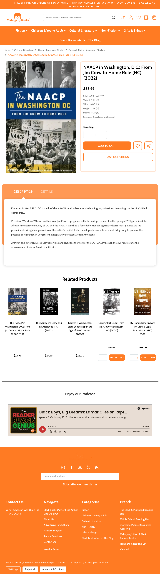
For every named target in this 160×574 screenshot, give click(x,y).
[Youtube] (80, 467)
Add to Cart (107, 146)
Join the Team (51, 549)
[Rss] (97, 467)
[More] (27, 30)
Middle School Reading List (134, 519)
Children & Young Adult (47, 30)
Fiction (20, 30)
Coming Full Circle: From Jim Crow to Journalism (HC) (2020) (111, 326)
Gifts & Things (133, 30)
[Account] (131, 17)
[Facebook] (71, 467)
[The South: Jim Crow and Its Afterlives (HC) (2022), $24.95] (48, 301)
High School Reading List (133, 543)
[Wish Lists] (139, 17)
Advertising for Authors (56, 524)
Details (47, 191)
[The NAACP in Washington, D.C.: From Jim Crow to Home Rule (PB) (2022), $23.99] (17, 301)
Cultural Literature (81, 30)
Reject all (30, 569)
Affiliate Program (53, 530)
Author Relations (53, 536)
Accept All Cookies (53, 569)
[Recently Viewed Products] (146, 17)
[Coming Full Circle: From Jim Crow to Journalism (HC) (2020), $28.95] (111, 301)
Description (23, 191)
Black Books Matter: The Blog (80, 40)
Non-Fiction (109, 30)
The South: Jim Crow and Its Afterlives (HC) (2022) (49, 326)
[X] (88, 467)
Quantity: (88, 127)
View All (124, 549)
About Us (49, 519)
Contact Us (50, 541)
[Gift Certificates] (123, 17)
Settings (13, 569)
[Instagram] (63, 467)
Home (7, 50)
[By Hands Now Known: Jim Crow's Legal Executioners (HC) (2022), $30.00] (142, 301)
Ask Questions (118, 157)
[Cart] (154, 17)
